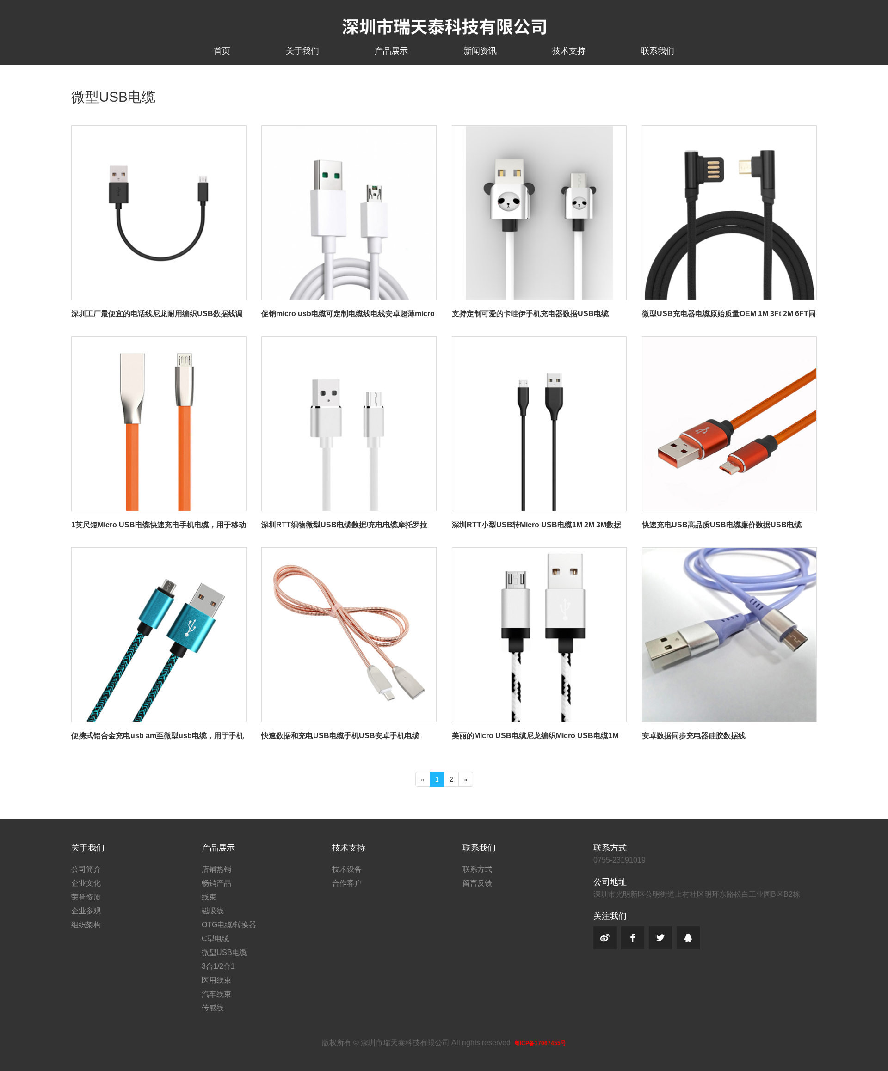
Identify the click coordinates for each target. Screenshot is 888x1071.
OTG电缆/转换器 (229, 925)
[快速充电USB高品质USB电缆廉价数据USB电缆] (729, 340)
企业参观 (86, 911)
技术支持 (569, 50)
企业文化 (86, 883)
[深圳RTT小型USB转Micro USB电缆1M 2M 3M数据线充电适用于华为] (539, 340)
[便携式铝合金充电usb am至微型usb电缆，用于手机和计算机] (159, 552)
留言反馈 (477, 883)
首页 (222, 50)
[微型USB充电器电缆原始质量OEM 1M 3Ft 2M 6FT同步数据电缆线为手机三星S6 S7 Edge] (729, 130)
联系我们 (657, 50)
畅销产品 (216, 883)
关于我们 (302, 50)
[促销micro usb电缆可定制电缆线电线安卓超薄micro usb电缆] (349, 130)
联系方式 (477, 869)
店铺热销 (216, 869)
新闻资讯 (480, 50)
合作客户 (347, 883)
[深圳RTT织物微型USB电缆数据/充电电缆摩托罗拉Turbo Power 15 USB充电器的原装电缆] (349, 340)
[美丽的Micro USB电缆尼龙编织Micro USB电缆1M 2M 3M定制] (539, 552)
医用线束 (216, 980)
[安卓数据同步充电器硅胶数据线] (729, 552)
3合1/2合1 (218, 966)
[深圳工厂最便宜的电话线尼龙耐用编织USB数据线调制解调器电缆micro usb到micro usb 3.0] (159, 130)
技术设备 (347, 869)
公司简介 (86, 869)
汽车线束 (216, 994)
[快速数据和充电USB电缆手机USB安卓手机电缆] (349, 552)
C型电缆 (215, 938)
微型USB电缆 (224, 952)
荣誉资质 (86, 897)
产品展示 (391, 50)
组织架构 (86, 925)
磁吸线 (213, 911)
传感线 (213, 1008)
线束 (209, 897)
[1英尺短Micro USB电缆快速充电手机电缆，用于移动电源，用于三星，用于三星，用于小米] (159, 340)
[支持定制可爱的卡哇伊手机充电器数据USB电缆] (539, 130)
